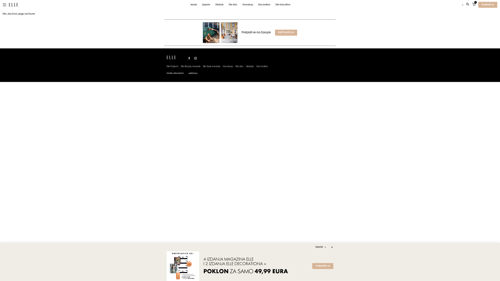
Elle (4, 14)
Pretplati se (488, 5)
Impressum (193, 73)
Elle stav (233, 5)
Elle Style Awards (211, 67)
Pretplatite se (322, 266)
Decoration (264, 5)
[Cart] (474, 5)
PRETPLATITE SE (286, 33)
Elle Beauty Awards (190, 67)
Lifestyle (219, 5)
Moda (194, 5)
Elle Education (283, 5)
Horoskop (247, 5)
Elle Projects (172, 67)
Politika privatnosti (175, 73)
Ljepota (206, 5)
